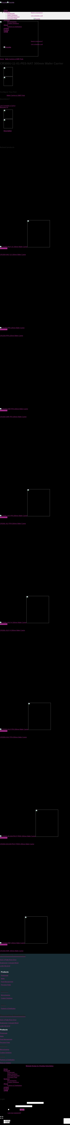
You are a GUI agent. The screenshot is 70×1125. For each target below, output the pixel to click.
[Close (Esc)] (0, 1116)
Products (7, 12)
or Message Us (7, 106)
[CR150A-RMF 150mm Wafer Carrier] (23, 943)
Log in (22, 1109)
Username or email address (17, 1103)
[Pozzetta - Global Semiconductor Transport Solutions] (7, 2)
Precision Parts (12, 18)
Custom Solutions (13, 1082)
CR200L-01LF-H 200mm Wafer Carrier (12, 630)
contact (6, 1087)
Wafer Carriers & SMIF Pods (14, 59)
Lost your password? (14, 1113)
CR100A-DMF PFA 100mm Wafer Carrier (13, 417)
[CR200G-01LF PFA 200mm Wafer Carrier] (25, 729)
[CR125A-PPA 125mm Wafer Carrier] (12, 328)
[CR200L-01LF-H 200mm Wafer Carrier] (24, 622)
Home (6, 10)
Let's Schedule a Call (7, 105)
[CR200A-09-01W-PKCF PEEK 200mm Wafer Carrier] (29, 836)
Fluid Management (13, 17)
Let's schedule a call (37, 15)
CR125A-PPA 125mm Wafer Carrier (11, 335)
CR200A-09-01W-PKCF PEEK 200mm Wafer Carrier (17, 844)
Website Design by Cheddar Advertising (39, 1066)
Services (7, 20)
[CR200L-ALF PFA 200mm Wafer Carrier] (25, 515)
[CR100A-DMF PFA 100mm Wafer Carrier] (14, 409)
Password (11, 1106)
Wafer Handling (12, 15)
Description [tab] (8, 131)
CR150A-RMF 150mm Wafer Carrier (11, 951)
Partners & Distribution (14, 1085)
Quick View (3, 248)
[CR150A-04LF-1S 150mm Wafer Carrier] (25, 247)
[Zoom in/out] (2, 1116)
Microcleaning (11, 1080)
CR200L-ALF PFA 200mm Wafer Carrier (13, 523)
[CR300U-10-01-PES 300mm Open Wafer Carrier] (8, 76)
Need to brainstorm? (37, 12)
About (6, 1084)
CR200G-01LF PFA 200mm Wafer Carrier (13, 737)
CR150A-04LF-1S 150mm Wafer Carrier (13, 254)
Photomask (11, 13)
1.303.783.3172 (5, 966)
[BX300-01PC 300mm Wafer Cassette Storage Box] (8, 85)
